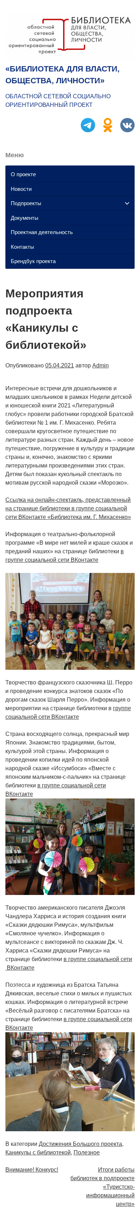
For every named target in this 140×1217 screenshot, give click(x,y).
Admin (100, 365)
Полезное (87, 1152)
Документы (24, 218)
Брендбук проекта (33, 261)
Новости (21, 189)
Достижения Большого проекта (80, 1144)
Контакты (22, 247)
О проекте (23, 174)
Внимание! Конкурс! (31, 1170)
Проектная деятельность (42, 232)
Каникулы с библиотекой (38, 1152)
